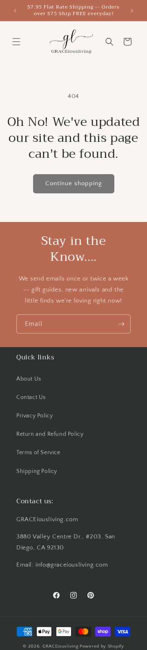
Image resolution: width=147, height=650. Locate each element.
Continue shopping (73, 183)
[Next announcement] (132, 11)
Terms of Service (38, 452)
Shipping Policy (36, 471)
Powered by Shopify (102, 646)
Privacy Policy (34, 415)
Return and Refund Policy (49, 434)
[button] (16, 42)
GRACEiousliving (60, 646)
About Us (28, 379)
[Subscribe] (121, 324)
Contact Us (31, 397)
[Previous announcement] (15, 11)
